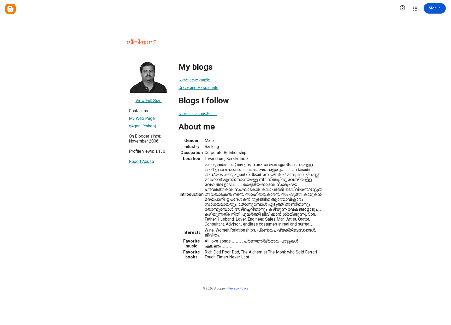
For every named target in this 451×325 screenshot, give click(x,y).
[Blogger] (10, 9)
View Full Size (148, 100)
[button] (402, 8)
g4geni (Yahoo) (142, 125)
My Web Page (142, 118)
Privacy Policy (238, 288)
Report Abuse (141, 161)
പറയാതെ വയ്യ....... (198, 80)
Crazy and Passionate (198, 87)
